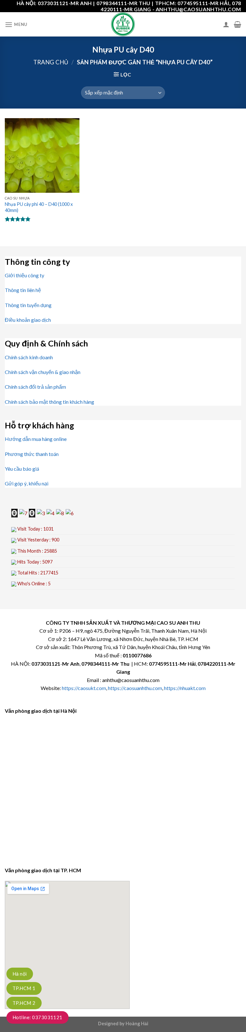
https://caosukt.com (84, 688)
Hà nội (19, 974)
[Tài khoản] (226, 24)
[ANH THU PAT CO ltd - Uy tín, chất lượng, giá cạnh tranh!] (123, 24)
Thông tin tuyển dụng (28, 305)
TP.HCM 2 (24, 1003)
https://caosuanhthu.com (135, 688)
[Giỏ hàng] (237, 24)
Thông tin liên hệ (23, 290)
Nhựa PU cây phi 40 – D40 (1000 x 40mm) (39, 207)
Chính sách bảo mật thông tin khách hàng (49, 402)
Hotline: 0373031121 (37, 1017)
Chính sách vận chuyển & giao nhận (42, 372)
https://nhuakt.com (185, 688)
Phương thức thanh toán (32, 454)
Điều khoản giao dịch (28, 320)
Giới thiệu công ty (24, 275)
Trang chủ (50, 62)
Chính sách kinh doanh (29, 357)
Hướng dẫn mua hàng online (36, 439)
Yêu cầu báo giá (22, 469)
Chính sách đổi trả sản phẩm (35, 387)
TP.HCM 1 (24, 988)
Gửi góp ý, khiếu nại (26, 483)
